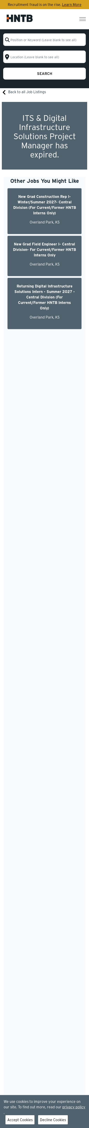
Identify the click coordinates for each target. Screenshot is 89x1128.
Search (44, 73)
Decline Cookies (53, 1119)
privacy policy (73, 1106)
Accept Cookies (20, 1119)
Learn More (71, 4)
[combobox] (44, 39)
